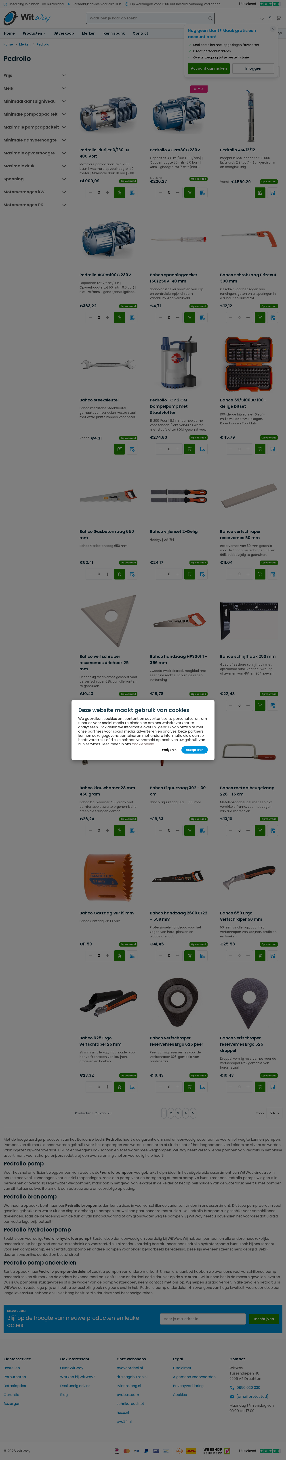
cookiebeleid (143, 744)
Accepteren (194, 750)
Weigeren (169, 750)
